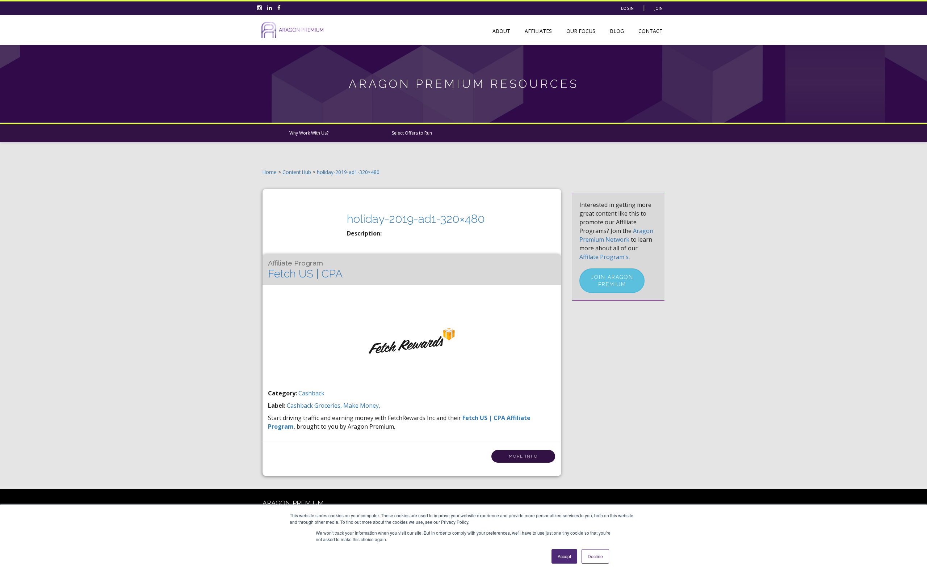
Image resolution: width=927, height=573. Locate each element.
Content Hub (296, 172)
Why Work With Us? (308, 133)
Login (627, 8)
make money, (361, 405)
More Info (523, 456)
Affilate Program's (604, 257)
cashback (300, 405)
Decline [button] (595, 556)
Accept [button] (564, 556)
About (501, 30)
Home (270, 172)
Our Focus (580, 30)
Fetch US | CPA (305, 269)
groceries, (328, 405)
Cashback (311, 393)
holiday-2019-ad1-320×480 (348, 172)
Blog (617, 30)
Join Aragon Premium (612, 280)
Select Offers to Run (412, 133)
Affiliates (538, 30)
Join (658, 8)
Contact (650, 30)
